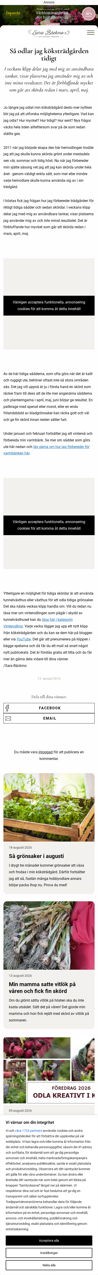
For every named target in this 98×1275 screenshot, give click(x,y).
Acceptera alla (49, 1240)
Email (50, 718)
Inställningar (49, 1253)
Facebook (50, 708)
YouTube (24, 639)
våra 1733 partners (28, 1130)
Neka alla (49, 1265)
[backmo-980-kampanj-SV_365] (49, 17)
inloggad (46, 752)
